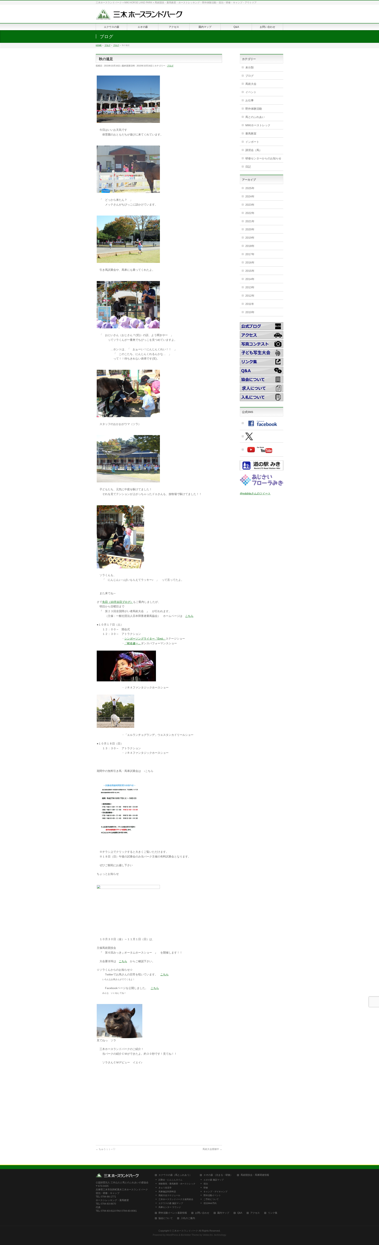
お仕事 (249, 100)
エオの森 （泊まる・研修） (218, 1175)
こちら (189, 615)
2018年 (249, 246)
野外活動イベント (212, 1195)
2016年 (249, 262)
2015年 (249, 270)
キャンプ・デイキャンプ (215, 1191)
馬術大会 (250, 83)
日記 (248, 166)
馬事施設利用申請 (167, 1191)
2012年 (249, 295)
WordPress (172, 1235)
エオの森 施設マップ (214, 1180)
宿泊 (206, 1183)
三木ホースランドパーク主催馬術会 (176, 1199)
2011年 (249, 303)
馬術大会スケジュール (169, 1195)
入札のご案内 (188, 1218)
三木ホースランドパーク (185, 1230)
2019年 (249, 237)
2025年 (249, 188)
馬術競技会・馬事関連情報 (255, 1175)
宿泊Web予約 (210, 1203)
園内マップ (223, 1213)
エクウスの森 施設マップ (171, 1203)
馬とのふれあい (255, 117)
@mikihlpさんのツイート (255, 493)
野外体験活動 (253, 108)
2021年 (249, 221)
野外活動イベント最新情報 (173, 1213)
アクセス (255, 1213)
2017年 (249, 254)
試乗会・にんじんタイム (170, 1180)
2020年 (249, 229)
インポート (252, 141)
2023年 (249, 204)
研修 (206, 1187)
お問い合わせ (202, 1213)
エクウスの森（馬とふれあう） (175, 1175)
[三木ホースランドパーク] (139, 15)
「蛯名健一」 (132, 643)
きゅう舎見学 (165, 1187)
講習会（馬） (253, 150)
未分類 (249, 67)
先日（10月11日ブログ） (117, 601)
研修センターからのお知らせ (263, 158)
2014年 (249, 279)
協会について (166, 1218)
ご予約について (211, 1199)
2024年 (249, 196)
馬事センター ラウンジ (170, 1207)
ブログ (170, 65)
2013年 (249, 287)
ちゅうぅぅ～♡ (105, 1149)
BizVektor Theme (190, 1235)
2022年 (249, 213)
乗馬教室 (250, 133)
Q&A (239, 1213)
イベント (250, 92)
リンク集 (272, 1213)
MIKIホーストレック (257, 125)
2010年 (249, 312)
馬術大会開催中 (212, 1149)
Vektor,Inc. (208, 1235)
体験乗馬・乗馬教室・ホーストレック (177, 1183)
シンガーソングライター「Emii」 (145, 638)
